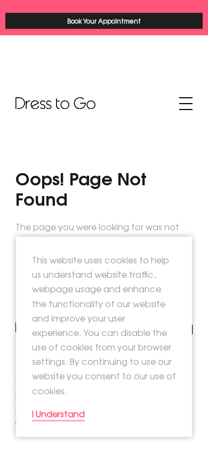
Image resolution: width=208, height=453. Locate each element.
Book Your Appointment (104, 21)
